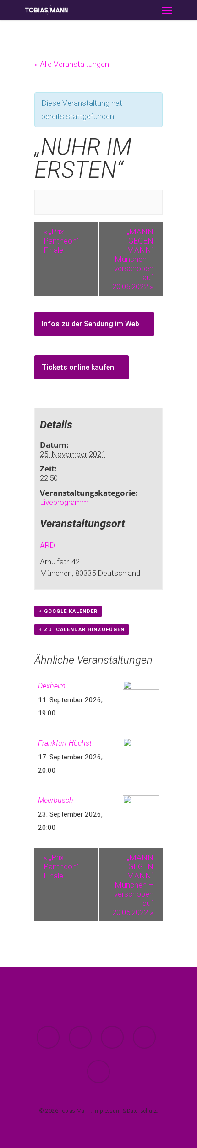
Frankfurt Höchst (65, 743)
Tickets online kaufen (79, 367)
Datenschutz (142, 1111)
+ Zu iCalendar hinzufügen (81, 630)
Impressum (107, 1111)
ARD (47, 545)
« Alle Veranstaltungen (71, 64)
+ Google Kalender (68, 611)
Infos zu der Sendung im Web (91, 323)
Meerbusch (55, 800)
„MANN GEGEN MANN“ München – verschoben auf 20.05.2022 (132, 259)
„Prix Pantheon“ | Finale (63, 241)
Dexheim (52, 686)
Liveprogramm (64, 502)
